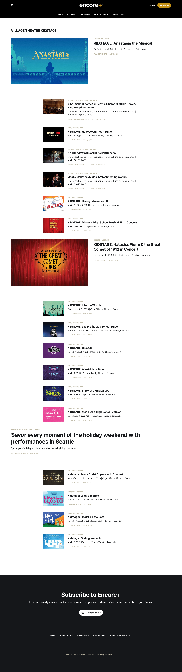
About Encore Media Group (121, 635)
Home (60, 14)
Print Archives (99, 635)
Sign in (152, 5)
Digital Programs (101, 14)
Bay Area (71, 14)
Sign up (52, 635)
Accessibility (118, 14)
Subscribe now (93, 612)
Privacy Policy (83, 635)
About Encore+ (66, 635)
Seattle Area (84, 14)
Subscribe (164, 5)
